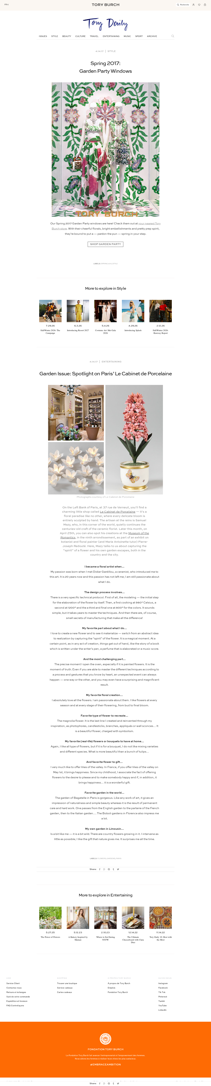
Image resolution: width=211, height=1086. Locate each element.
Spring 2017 (106, 264)
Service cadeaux (65, 988)
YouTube (162, 1005)
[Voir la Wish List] (199, 4)
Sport (139, 36)
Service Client (13, 983)
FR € (7, 5)
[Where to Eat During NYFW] (105, 918)
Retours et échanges (16, 992)
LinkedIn (162, 1010)
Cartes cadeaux (64, 992)
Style (54, 36)
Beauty (66, 36)
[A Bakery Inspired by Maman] (78, 918)
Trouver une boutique (67, 983)
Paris (118, 858)
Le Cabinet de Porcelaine (117, 511)
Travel (94, 36)
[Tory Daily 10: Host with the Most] (160, 918)
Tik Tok (161, 992)
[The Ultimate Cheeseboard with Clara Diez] (133, 918)
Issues (43, 36)
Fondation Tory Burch (118, 992)
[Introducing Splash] (133, 311)
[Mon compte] (193, 4)
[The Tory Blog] (105, 24)
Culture (80, 36)
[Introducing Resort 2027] (78, 311)
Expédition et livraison (16, 1001)
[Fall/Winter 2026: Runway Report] (160, 311)
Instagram (163, 983)
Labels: (97, 264)
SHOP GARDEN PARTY (105, 244)
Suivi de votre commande (18, 997)
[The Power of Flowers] (50, 918)
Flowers (101, 858)
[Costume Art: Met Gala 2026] (105, 311)
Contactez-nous (14, 988)
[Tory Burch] (105, 4)
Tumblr (161, 1001)
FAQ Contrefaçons (15, 1005)
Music (127, 36)
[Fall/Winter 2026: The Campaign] (50, 311)
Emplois (111, 988)
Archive (152, 36)
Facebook (163, 988)
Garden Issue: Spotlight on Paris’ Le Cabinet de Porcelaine (105, 373)
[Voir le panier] (205, 4)
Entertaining (111, 36)
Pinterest (162, 997)
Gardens (111, 858)
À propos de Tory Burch (119, 983)
